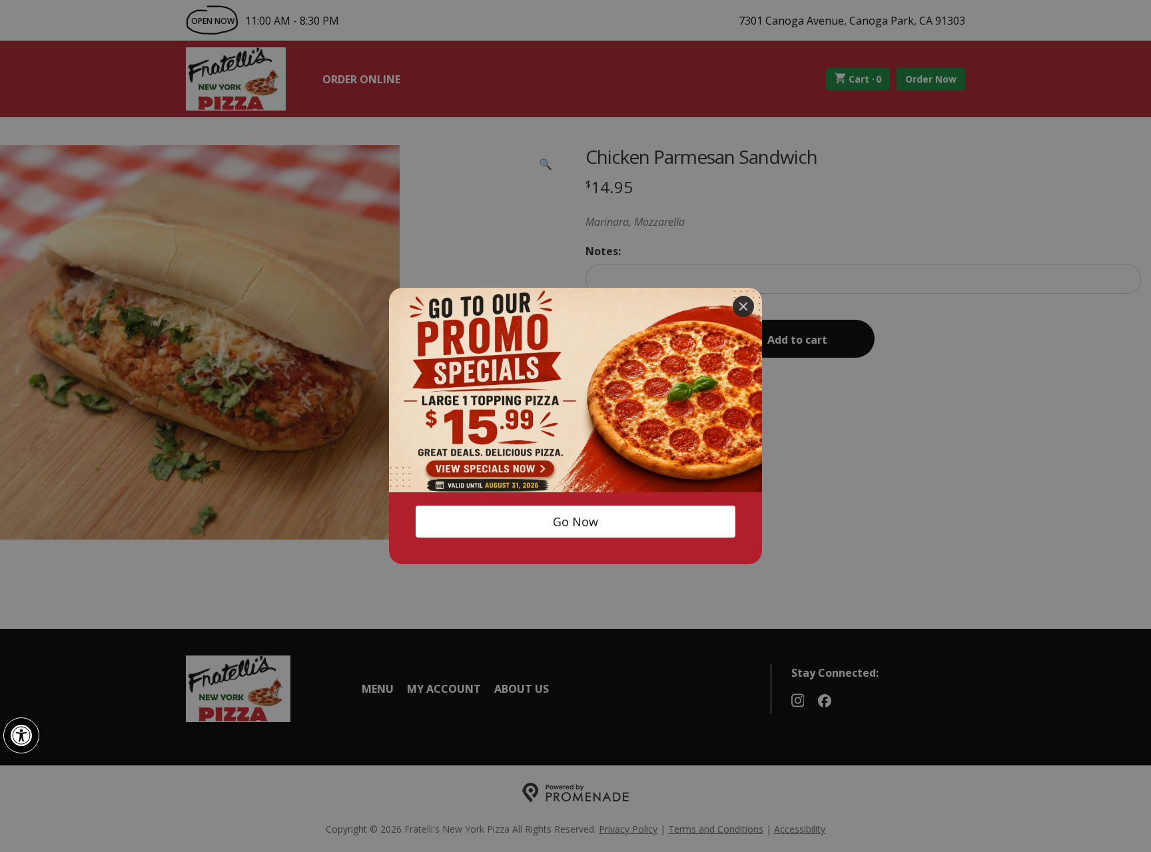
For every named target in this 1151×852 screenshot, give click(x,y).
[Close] (743, 306)
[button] (21, 735)
